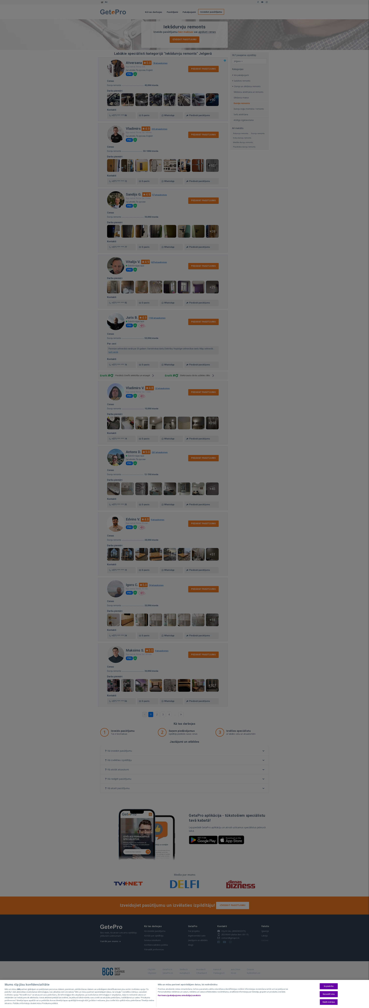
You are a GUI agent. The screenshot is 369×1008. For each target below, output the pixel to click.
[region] (184, 994)
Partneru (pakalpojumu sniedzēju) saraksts (179, 995)
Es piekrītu (329, 986)
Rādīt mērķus (329, 1002)
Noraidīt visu (329, 994)
